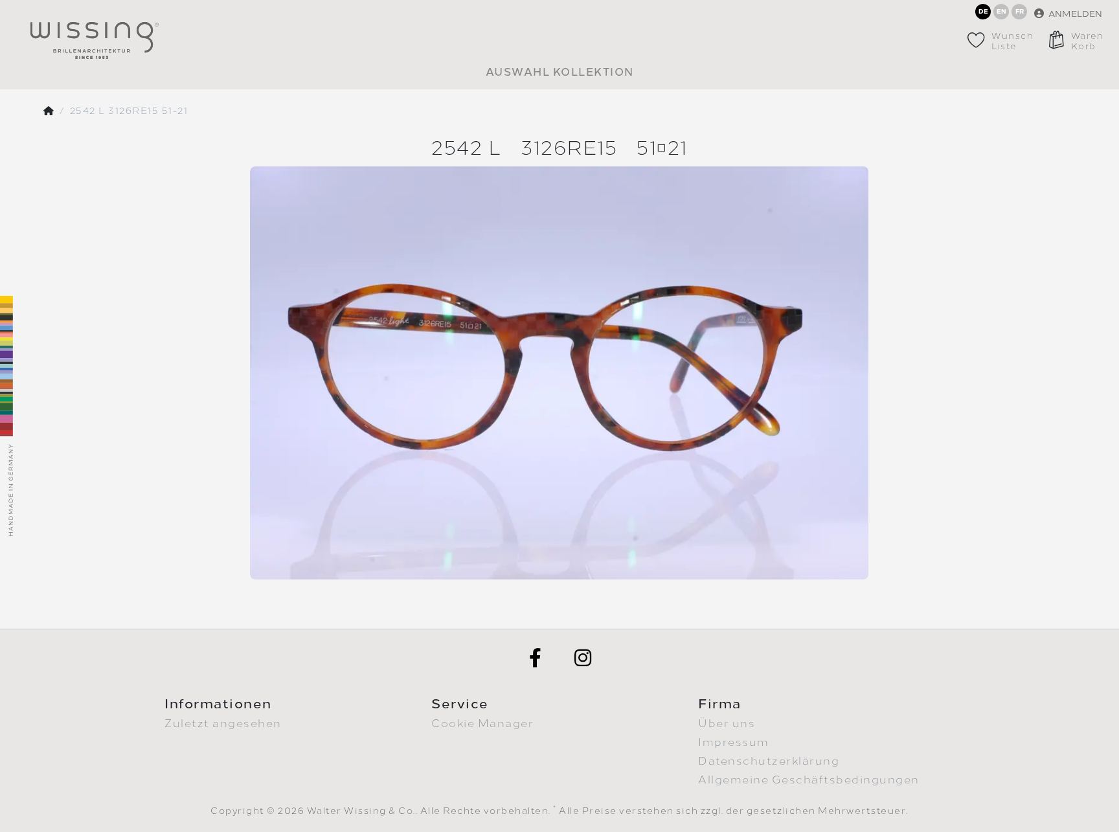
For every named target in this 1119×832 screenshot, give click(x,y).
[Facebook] (535, 657)
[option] (559, 372)
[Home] (49, 111)
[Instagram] (583, 657)
